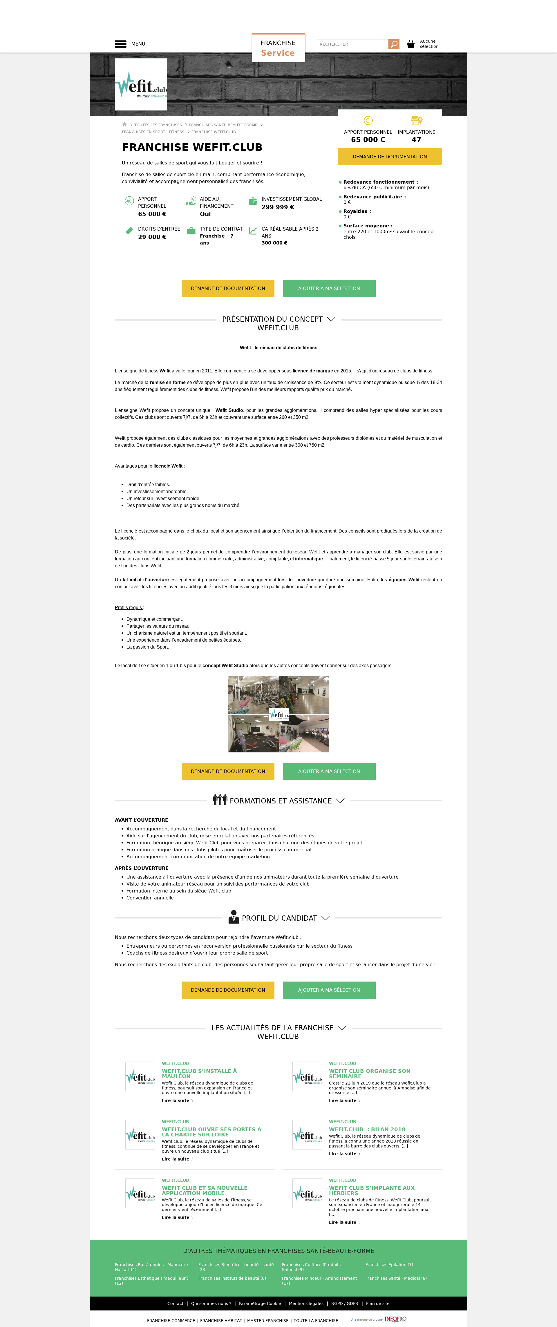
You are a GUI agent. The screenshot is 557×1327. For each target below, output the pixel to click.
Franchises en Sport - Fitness (153, 132)
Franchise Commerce (171, 1320)
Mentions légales (306, 1303)
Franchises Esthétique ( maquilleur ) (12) (151, 1281)
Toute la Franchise (316, 1320)
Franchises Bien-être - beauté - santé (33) (236, 1267)
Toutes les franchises (158, 125)
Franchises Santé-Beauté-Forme (223, 125)
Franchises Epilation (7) (389, 1264)
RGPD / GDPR (344, 1303)
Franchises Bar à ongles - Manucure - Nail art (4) (153, 1267)
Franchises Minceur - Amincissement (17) (319, 1281)
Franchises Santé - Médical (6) (396, 1278)
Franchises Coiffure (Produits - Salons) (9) (312, 1267)
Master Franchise (268, 1320)
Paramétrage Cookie (260, 1303)
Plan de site (378, 1303)
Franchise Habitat (221, 1320)
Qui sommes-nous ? (211, 1303)
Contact (175, 1303)
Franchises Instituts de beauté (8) (232, 1278)
